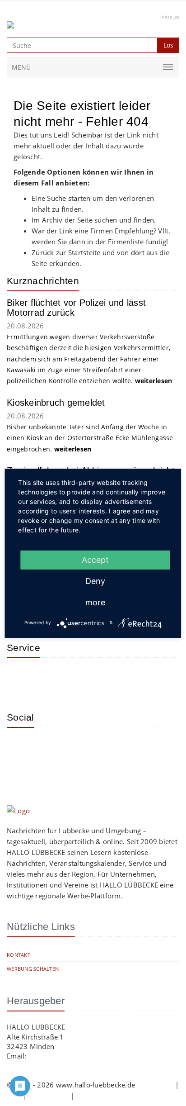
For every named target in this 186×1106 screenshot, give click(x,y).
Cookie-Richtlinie (103, 1095)
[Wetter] (20, 678)
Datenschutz (49, 1095)
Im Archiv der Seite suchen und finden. (94, 219)
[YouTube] (49, 747)
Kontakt (18, 954)
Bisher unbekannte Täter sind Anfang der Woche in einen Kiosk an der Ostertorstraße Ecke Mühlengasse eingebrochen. (90, 437)
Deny (95, 581)
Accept (95, 560)
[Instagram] (20, 747)
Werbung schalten (33, 968)
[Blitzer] (49, 678)
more (95, 602)
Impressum (155, 1084)
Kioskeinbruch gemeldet (56, 403)
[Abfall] (79, 678)
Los (168, 45)
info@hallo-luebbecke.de (68, 1055)
